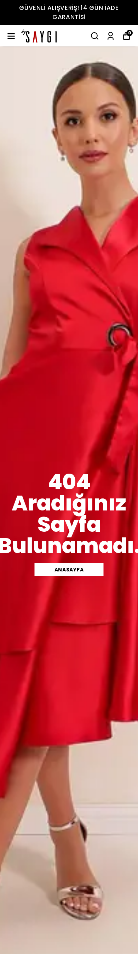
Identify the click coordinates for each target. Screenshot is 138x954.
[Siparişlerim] (110, 36)
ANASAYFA (69, 569)
